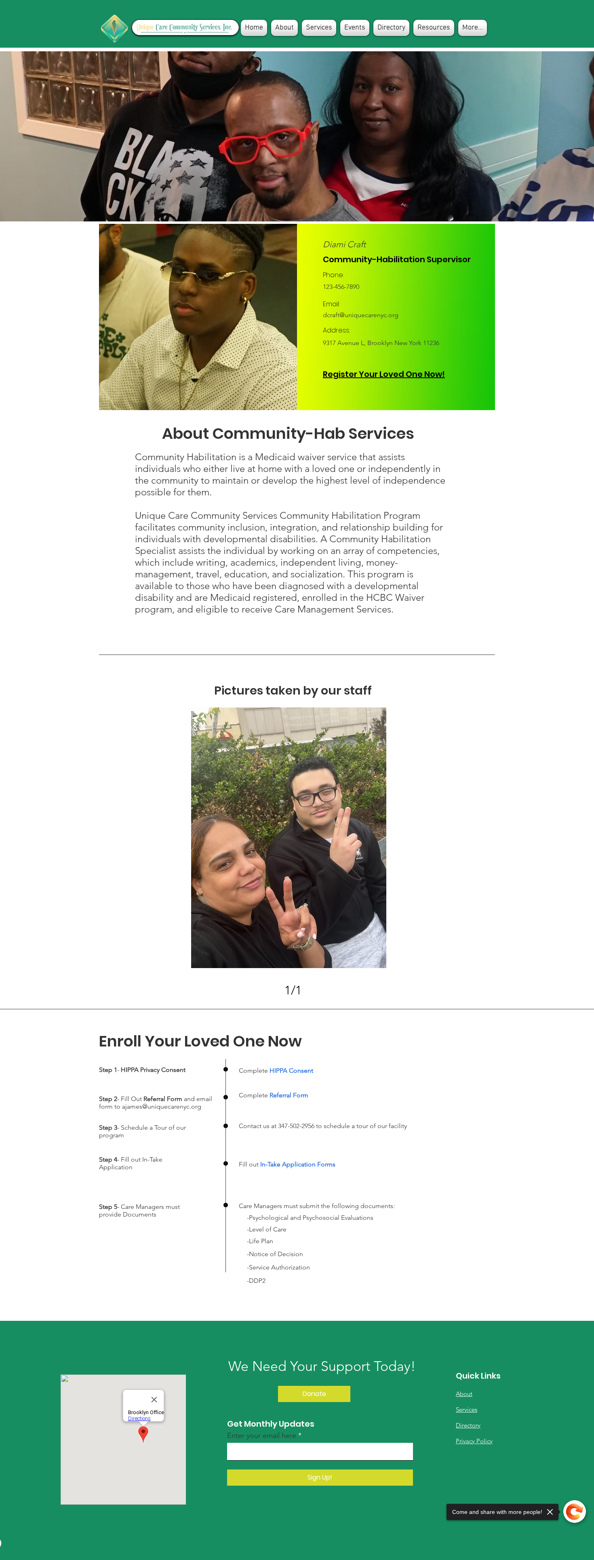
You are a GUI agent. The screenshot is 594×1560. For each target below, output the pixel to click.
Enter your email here (261, 1435)
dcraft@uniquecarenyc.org (360, 315)
